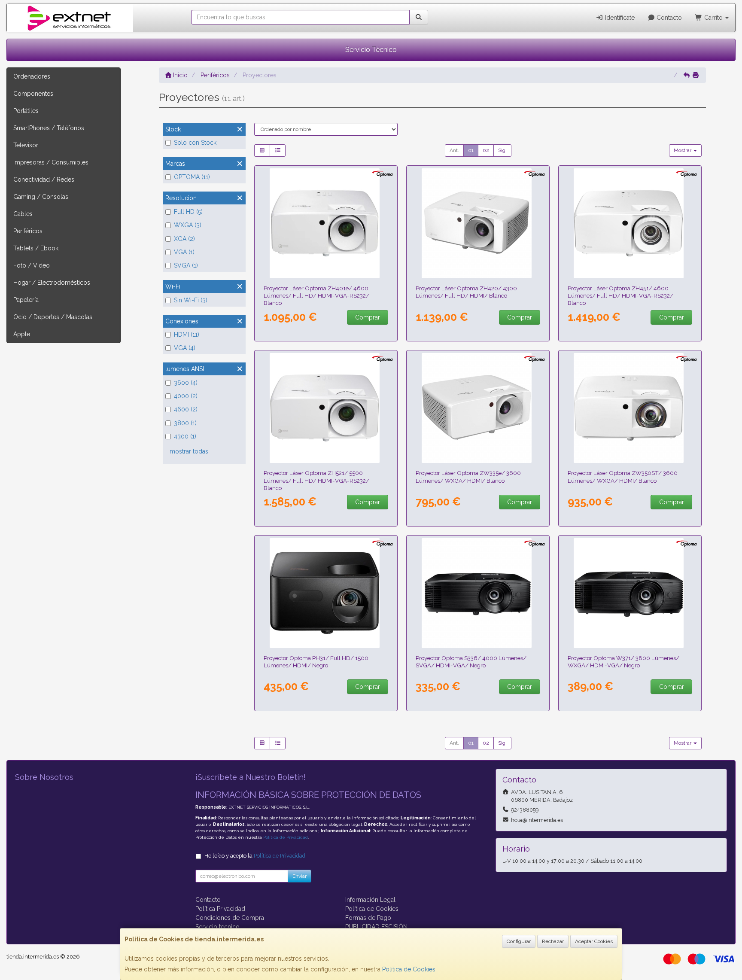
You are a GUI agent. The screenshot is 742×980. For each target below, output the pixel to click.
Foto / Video (31, 265)
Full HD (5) (188, 211)
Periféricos (28, 231)
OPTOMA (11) (192, 176)
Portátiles (26, 110)
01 (471, 150)
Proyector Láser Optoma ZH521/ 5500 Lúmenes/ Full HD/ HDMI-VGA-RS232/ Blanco (316, 480)
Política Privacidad (220, 908)
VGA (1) (184, 252)
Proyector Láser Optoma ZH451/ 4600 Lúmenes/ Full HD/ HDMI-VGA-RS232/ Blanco (620, 296)
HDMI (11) (186, 334)
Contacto (668, 17)
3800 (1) (185, 423)
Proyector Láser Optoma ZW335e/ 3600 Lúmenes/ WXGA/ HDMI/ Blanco (468, 476)
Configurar (519, 941)
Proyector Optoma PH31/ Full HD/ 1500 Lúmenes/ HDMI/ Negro (316, 661)
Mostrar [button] (683, 150)
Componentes (33, 93)
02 (486, 150)
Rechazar (553, 941)
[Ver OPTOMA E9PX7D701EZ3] (630, 593)
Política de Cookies (408, 969)
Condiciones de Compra (229, 917)
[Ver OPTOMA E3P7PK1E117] (326, 223)
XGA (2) (184, 238)
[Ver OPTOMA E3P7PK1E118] (630, 223)
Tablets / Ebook (35, 248)
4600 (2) (186, 409)
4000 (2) (186, 396)
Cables (23, 213)
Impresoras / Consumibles (50, 162)
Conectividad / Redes (43, 179)
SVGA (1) (186, 265)
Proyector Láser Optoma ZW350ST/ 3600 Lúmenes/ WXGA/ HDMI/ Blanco (623, 476)
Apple (21, 334)
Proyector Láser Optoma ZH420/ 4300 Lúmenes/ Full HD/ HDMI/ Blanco (466, 292)
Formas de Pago (368, 917)
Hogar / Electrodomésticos (51, 282)
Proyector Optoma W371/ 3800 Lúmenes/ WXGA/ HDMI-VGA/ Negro (623, 661)
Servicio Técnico (371, 50)
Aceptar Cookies (594, 941)
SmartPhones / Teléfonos (48, 128)
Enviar (299, 876)
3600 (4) (186, 382)
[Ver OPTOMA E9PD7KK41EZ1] (630, 408)
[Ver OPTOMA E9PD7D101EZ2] (478, 593)
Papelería (26, 299)
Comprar (367, 317)
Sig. (502, 150)
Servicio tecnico (217, 926)
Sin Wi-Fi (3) (190, 300)
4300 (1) (185, 436)
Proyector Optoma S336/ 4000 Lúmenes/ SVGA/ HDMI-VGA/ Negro (471, 661)
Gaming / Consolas (40, 196)
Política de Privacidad (285, 837)
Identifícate (619, 17)
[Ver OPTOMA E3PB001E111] (326, 593)
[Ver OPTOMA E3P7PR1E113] (326, 408)
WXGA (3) (187, 225)
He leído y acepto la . (255, 855)
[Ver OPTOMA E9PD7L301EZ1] (478, 223)
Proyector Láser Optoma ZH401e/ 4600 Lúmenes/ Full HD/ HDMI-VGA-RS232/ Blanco (316, 296)
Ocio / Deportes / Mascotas (52, 316)
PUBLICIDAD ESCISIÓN (376, 926)
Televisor (25, 145)
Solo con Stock (195, 142)
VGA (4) (184, 347)
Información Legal (370, 899)
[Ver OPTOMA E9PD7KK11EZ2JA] (478, 408)
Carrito (713, 17)
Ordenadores (31, 76)
